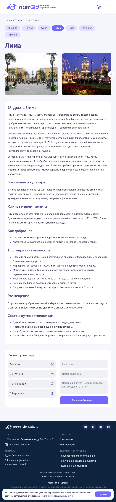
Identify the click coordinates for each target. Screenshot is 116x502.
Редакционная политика (73, 465)
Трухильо (87, 27)
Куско (43, 27)
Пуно (71, 27)
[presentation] (4, 74)
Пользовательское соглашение (77, 455)
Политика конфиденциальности (78, 460)
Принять (103, 494)
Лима (58, 27)
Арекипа (12, 27)
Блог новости (67, 444)
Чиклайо (13, 34)
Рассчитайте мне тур (84, 400)
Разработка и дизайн (58, 483)
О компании (66, 439)
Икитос (29, 27)
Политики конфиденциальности (57, 496)
